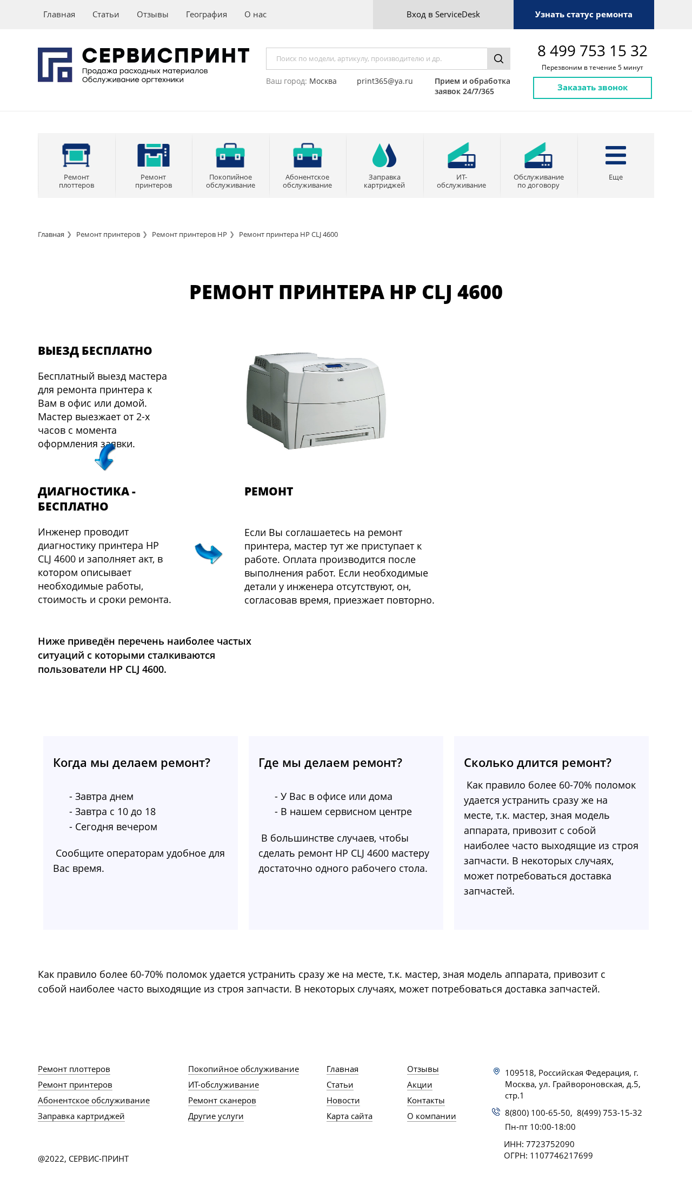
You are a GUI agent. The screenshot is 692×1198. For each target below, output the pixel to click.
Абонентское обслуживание (94, 1100)
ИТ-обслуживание (223, 1084)
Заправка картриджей (81, 1115)
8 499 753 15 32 (592, 50)
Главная (59, 14)
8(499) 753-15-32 (609, 1112)
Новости (343, 1100)
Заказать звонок (592, 87)
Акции (419, 1084)
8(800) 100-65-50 (537, 1112)
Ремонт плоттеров (74, 1068)
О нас (255, 14)
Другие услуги (216, 1115)
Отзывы (153, 14)
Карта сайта (349, 1115)
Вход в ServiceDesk (443, 14)
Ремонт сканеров (222, 1100)
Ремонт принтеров (108, 234)
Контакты (426, 1100)
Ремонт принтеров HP (189, 234)
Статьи (105, 14)
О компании (431, 1115)
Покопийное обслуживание (243, 1068)
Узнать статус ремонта (584, 14)
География (206, 14)
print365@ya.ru (385, 81)
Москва (323, 81)
